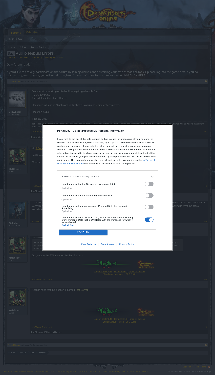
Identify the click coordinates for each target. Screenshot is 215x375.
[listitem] (107, 176)
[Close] (165, 131)
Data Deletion (88, 244)
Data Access (107, 244)
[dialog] (107, 187)
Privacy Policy (126, 244)
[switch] (149, 184)
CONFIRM (83, 232)
